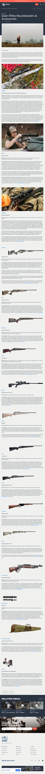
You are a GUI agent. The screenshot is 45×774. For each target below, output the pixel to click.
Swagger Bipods (4, 603)
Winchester (4, 511)
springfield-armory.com (30, 283)
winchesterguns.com (34, 525)
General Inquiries (4, 748)
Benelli (3, 356)
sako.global (40, 312)
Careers (3, 754)
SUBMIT (35, 728)
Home (2, 8)
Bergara (3, 541)
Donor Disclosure (33, 752)
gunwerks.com (22, 341)
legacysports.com (33, 436)
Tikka (3, 453)
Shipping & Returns (34, 750)
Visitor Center (4, 750)
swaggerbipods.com (19, 619)
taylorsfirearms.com (18, 589)
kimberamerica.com (21, 182)
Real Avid (3, 669)
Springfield (3, 247)
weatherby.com (21, 241)
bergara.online (37, 556)
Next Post (11, 692)
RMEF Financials (18, 748)
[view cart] (40, 4)
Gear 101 (3, 21)
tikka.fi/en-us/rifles (26, 468)
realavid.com (17, 686)
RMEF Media (5, 8)
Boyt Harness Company (6, 638)
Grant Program (18, 752)
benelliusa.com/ (29, 374)
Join (36, 4)
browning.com (36, 121)
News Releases (18, 750)
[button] (37, 8)
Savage (3, 482)
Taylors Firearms (5, 575)
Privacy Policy (33, 748)
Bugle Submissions (5, 752)
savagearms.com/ (5, 496)
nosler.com (9, 405)
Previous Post (5, 692)
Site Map (17, 754)
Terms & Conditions (34, 754)
